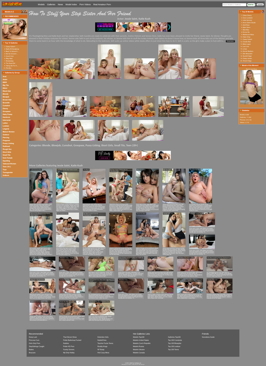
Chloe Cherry (247, 15)
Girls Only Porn (34, 343)
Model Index (71, 4)
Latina (5, 123)
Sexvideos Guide (208, 337)
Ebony (5, 108)
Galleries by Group (12, 72)
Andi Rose (246, 25)
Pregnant (6, 140)
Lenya (245, 49)
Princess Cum (34, 340)
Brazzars (32, 353)
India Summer (247, 20)
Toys (5, 169)
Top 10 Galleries (11, 43)
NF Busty (100, 349)
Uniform (6, 175)
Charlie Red (247, 42)
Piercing (6, 137)
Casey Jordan (247, 58)
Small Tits (6, 155)
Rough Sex (7, 149)
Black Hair (7, 91)
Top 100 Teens (173, 349)
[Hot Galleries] (12, 6)
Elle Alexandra (247, 54)
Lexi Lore (246, 46)
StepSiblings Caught (36, 346)
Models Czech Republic (142, 343)
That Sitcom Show (70, 337)
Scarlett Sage (247, 56)
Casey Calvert (247, 39)
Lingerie (6, 129)
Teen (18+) (7, 166)
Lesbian (6, 126)
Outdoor (6, 134)
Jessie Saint (131, 19)
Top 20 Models (248, 11)
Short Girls (7, 152)
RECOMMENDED (12, 16)
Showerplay (10, 61)
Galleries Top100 (174, 337)
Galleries (51, 4)
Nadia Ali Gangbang (12, 49)
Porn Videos (85, 4)
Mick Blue (246, 30)
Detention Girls (102, 337)
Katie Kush (144, 19)
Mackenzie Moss (248, 34)
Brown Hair (7, 100)
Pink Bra (8, 68)
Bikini (5, 88)
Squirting (6, 161)
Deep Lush (33, 337)
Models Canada (139, 353)
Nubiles (66, 343)
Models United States (141, 340)
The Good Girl (10, 63)
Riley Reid (9, 58)
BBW (5, 82)
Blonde (5, 94)
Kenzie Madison (248, 51)
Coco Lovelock (247, 18)
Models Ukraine (139, 349)
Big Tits (6, 85)
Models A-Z (9, 11)
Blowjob (6, 97)
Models (41, 4)
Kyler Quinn (246, 27)
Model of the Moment (250, 65)
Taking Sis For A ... (12, 66)
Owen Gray (246, 37)
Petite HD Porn (68, 346)
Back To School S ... (12, 51)
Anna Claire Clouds (249, 22)
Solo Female (7, 158)
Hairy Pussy (7, 114)
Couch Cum (10, 56)
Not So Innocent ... (12, 54)
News (60, 4)
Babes (31, 349)
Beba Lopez (247, 44)
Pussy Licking (8, 143)
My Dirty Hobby (69, 353)
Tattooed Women (9, 163)
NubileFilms (101, 340)
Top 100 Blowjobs (174, 343)
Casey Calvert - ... (12, 46)
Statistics (245, 110)
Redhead (6, 146)
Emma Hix (246, 32)
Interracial (6, 120)
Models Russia (138, 346)
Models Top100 (138, 337)
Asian (5, 79)
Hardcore (6, 117)
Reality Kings (102, 346)
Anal (4, 76)
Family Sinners (68, 349)
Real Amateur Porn (102, 4)
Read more (230, 41)
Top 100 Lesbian (174, 346)
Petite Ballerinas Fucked (72, 340)
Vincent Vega (247, 61)
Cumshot (6, 105)
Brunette (6, 102)
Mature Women (9, 131)
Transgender (8, 172)
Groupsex (6, 111)
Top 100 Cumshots (175, 340)
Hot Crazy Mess (103, 353)
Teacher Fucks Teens (105, 343)
